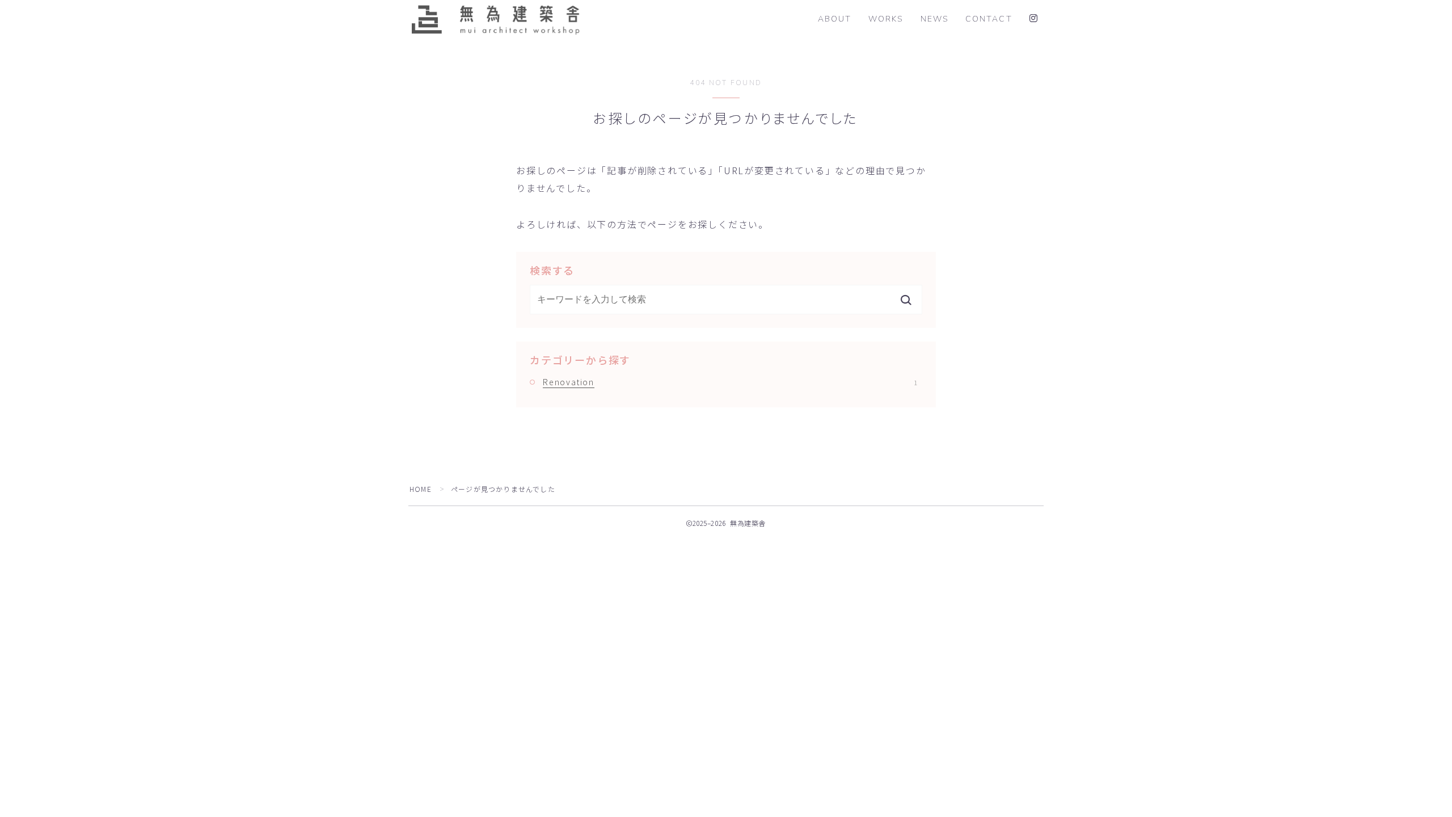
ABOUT (835, 19)
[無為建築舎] (495, 19)
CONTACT (988, 19)
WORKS (886, 19)
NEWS (934, 19)
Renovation (730, 382)
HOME (421, 489)
